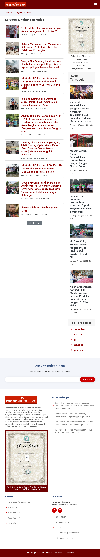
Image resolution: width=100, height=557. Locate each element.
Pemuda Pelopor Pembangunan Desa (39, 209)
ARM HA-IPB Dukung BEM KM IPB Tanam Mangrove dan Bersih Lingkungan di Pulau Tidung (41, 169)
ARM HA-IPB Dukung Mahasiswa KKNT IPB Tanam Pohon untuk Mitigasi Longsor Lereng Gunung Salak (40, 83)
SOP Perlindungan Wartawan (67, 533)
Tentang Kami (60, 517)
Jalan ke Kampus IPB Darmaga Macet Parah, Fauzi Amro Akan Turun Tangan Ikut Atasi (39, 102)
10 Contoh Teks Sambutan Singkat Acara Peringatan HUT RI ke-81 (41, 29)
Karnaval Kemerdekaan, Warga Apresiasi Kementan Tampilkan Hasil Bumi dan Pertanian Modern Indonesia (74, 406)
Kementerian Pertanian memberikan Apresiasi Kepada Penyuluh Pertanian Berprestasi (74, 423)
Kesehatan (12, 507)
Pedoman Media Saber (64, 538)
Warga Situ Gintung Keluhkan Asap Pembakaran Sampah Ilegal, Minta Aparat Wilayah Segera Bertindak (41, 64)
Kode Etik (59, 527)
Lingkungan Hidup (23, 12)
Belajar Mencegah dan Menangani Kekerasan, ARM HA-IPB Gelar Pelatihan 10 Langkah (41, 47)
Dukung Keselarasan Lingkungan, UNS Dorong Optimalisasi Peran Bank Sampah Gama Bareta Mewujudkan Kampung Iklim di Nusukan (40, 148)
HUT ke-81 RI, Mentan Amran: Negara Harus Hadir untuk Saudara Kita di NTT (73, 431)
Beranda (8, 12)
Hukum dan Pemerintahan (19, 502)
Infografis (12, 523)
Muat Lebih (34, 223)
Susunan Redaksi (62, 522)
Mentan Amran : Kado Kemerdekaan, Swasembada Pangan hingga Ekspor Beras (73, 415)
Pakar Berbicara (14, 512)
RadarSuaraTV (14, 518)
